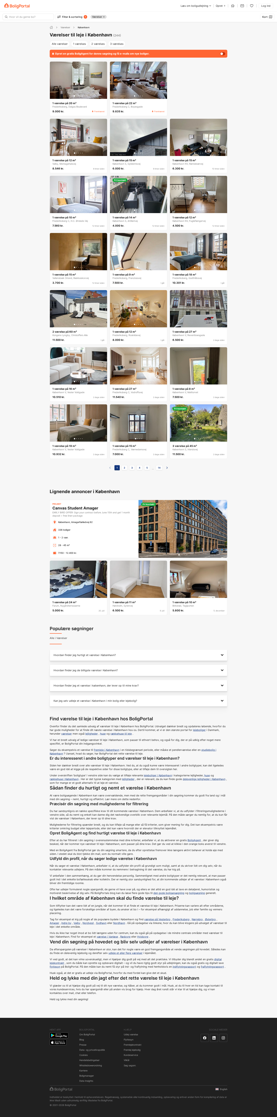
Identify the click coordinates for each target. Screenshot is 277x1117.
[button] (138, 655)
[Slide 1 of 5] (75, 96)
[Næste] (167, 467)
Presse (82, 1044)
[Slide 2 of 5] (76, 96)
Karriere (83, 1070)
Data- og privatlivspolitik (92, 1049)
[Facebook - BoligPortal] (205, 1038)
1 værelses (79, 43)
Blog (81, 1039)
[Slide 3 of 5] (78, 96)
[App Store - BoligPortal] (58, 1042)
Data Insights (86, 1080)
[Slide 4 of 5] (80, 96)
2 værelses (98, 43)
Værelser (65, 27)
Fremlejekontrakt (132, 1044)
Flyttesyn (128, 1039)
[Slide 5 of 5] (82, 96)
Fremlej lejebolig (132, 1049)
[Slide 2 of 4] (137, 439)
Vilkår (127, 1060)
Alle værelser (60, 43)
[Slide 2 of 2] (139, 267)
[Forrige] (110, 467)
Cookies (83, 1055)
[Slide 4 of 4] (141, 439)
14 (159, 467)
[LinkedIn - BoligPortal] (214, 1038)
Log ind (265, 5)
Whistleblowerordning (90, 1065)
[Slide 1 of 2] (137, 267)
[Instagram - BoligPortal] (223, 1038)
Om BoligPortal (87, 1034)
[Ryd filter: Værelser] (104, 17)
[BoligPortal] (17, 6)
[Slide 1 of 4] (136, 439)
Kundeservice (131, 1055)
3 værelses (116, 43)
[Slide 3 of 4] (139, 439)
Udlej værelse (131, 1034)
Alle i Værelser (58, 638)
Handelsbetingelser (89, 1060)
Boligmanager (86, 1075)
